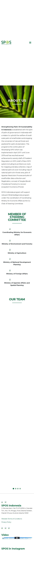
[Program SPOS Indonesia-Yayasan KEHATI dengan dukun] (17, 562)
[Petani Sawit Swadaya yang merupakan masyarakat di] (17, 564)
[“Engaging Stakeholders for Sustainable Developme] (17, 553)
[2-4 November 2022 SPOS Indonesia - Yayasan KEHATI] (17, 558)
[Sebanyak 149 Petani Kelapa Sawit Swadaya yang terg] (17, 551)
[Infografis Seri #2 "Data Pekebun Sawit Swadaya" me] (17, 560)
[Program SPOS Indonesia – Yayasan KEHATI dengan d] (17, 566)
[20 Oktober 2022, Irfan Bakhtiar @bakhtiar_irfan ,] (17, 568)
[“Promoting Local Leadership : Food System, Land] (17, 555)
